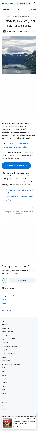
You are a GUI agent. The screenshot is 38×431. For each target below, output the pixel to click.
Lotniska (8, 16)
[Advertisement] (19, 99)
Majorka (4, 393)
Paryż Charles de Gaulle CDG (11, 364)
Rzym (3, 386)
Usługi (4, 307)
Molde (17, 16)
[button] (3, 3)
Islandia (4, 379)
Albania (4, 382)
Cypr (3, 390)
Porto (3, 397)
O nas (3, 406)
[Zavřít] (36, 414)
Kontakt (4, 409)
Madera (4, 368)
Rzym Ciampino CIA (8, 353)
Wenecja (4, 375)
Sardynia (5, 342)
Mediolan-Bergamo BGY (10, 346)
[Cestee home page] (9, 3)
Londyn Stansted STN (8, 332)
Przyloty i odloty (27, 16)
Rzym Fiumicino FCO (8, 339)
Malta (3, 371)
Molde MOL (6, 10)
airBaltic (4, 324)
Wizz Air (4, 357)
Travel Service (6, 361)
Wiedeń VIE (5, 328)
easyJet (4, 350)
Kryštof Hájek (11, 31)
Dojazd (19, 10)
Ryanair (4, 335)
